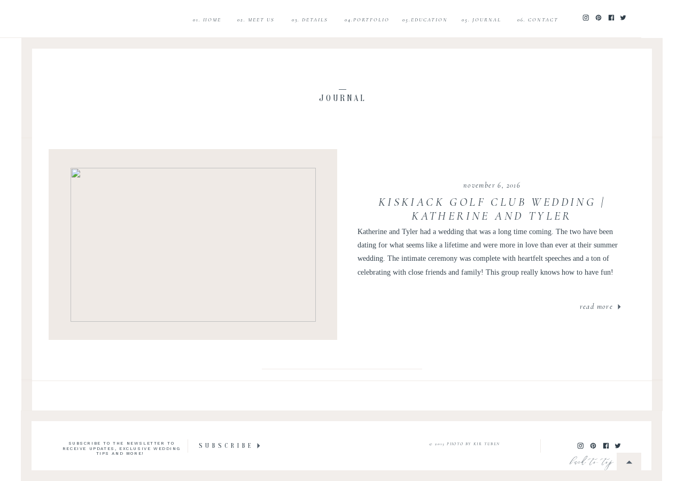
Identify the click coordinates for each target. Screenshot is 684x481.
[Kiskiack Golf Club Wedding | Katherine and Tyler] (193, 245)
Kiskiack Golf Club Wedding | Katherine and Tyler (491, 209)
